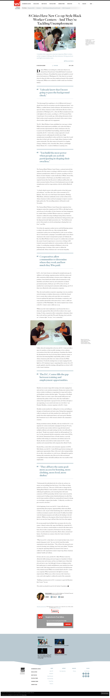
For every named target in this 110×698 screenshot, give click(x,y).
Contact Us (51, 683)
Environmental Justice (26, 3)
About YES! (51, 671)
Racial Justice (36, 3)
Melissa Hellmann (41, 65)
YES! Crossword (66, 8)
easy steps (58, 607)
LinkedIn (62, 597)
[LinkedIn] (86, 676)
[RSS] (88, 676)
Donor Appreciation (63, 671)
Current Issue (34, 684)
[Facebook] (83, 674)
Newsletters (69, 3)
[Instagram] (88, 674)
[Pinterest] (83, 676)
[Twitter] (86, 674)
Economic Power (61, 3)
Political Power (52, 3)
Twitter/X (55, 597)
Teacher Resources (50, 676)
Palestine (39, 8)
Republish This (55, 611)
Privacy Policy (51, 681)
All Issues (74, 671)
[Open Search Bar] (79, 4)
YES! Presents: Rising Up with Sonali (51, 8)
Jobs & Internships (50, 678)
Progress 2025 (31, 8)
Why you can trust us (69, 61)
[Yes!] (17, 3)
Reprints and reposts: (41, 606)
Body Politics (44, 3)
